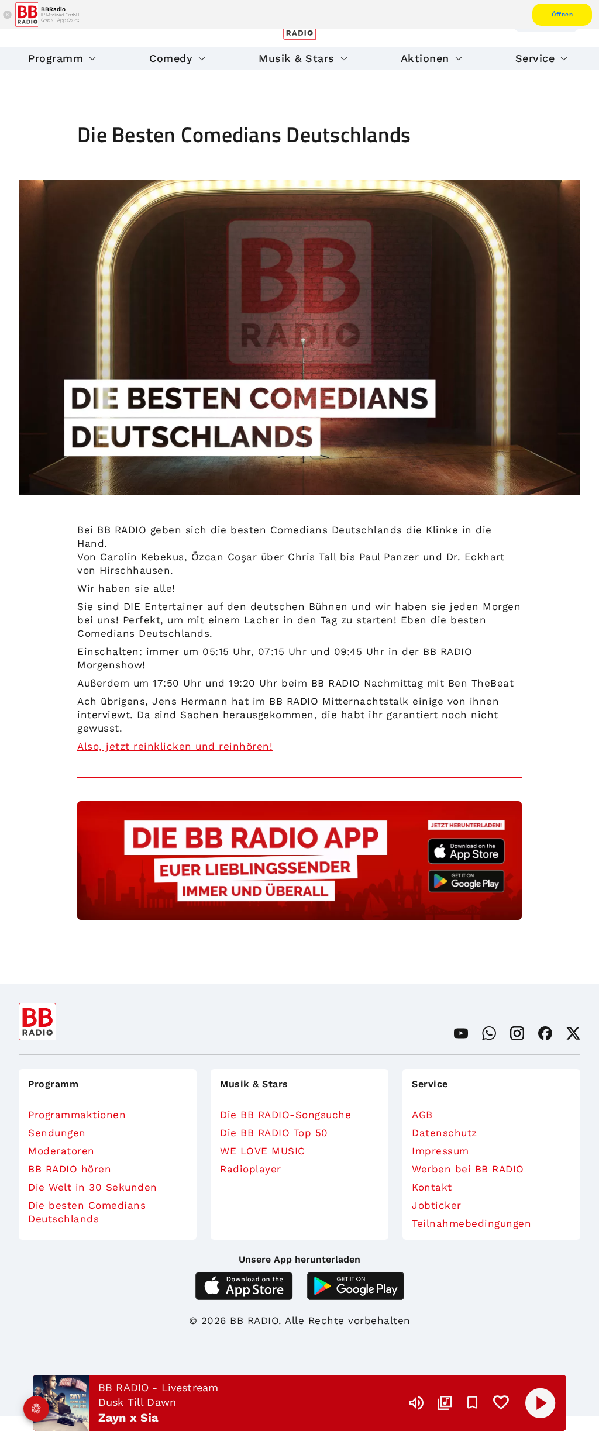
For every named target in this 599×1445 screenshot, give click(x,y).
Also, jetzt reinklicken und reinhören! (175, 746)
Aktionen (425, 58)
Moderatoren (61, 1151)
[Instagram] (517, 1033)
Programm (55, 58)
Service (535, 58)
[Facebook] (545, 1033)
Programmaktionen (77, 1114)
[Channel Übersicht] (444, 1403)
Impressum (440, 1151)
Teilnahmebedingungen (471, 1223)
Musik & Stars (297, 58)
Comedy (170, 58)
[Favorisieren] (472, 1403)
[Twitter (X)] (573, 1033)
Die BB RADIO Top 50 (274, 1133)
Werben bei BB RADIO (468, 1169)
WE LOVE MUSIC (262, 1151)
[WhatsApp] (489, 1033)
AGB (422, 1114)
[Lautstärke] (416, 1403)
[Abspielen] (540, 1403)
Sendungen (57, 1133)
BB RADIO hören (69, 1169)
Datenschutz (444, 1133)
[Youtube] (461, 1033)
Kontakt (432, 1187)
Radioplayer (250, 1169)
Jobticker (437, 1205)
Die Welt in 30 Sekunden (92, 1187)
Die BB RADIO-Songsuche (285, 1114)
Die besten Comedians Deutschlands (87, 1212)
